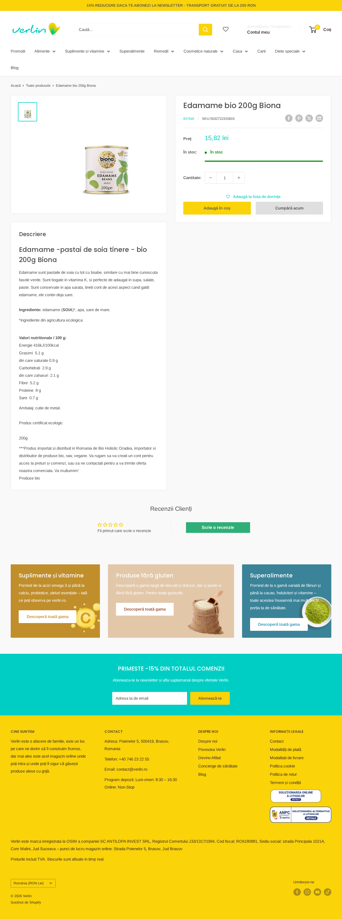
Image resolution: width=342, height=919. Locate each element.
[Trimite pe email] (319, 118)
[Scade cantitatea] (210, 177)
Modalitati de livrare (287, 757)
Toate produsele (38, 86)
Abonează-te (210, 698)
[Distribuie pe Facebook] (289, 118)
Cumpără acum (289, 208)
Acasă (16, 86)
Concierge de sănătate (218, 766)
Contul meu (258, 32)
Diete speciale (287, 51)
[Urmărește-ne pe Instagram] (307, 892)
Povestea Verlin (212, 749)
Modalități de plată (285, 749)
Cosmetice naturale (200, 51)
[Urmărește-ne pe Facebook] (297, 892)
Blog (14, 67)
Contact (276, 741)
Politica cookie (282, 766)
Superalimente (132, 51)
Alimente (42, 51)
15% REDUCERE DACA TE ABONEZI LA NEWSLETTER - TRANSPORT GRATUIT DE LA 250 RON (171, 5)
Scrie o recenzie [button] (218, 527)
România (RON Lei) (29, 883)
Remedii (161, 51)
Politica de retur (283, 774)
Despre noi (207, 741)
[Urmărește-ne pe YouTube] (317, 892)
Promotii (18, 51)
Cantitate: (192, 177)
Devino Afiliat (209, 757)
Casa (237, 51)
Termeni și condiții (285, 782)
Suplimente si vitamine (84, 51)
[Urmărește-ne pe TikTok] (327, 892)
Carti (261, 51)
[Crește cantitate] (238, 177)
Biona (188, 119)
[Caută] (205, 29)
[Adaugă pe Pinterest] (299, 118)
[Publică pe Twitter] (309, 118)
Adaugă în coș (217, 208)
